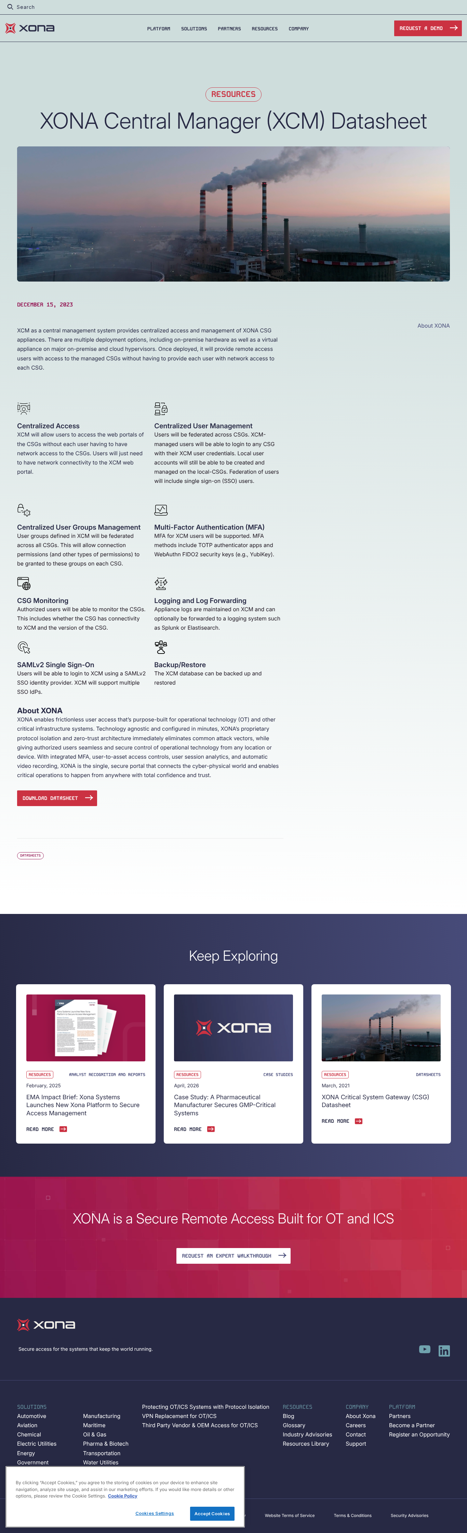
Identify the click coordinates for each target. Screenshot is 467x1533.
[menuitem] (158, 28)
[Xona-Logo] (46, 1325)
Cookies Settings (154, 1513)
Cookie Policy (122, 1496)
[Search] (10, 7)
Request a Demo (421, 28)
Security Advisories (409, 1515)
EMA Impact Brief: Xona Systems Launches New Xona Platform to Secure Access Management (82, 1105)
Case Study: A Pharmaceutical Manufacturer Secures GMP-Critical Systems (225, 1105)
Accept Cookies (212, 1513)
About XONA (433, 325)
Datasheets (30, 855)
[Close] (233, 1473)
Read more (40, 1129)
